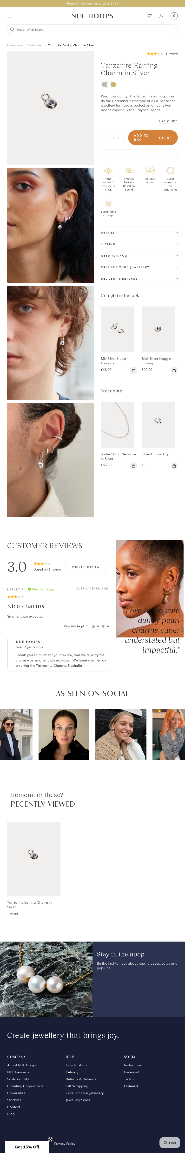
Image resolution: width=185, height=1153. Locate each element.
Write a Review (86, 566)
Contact (13, 1106)
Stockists (14, 1099)
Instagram (132, 1065)
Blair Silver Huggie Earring (156, 360)
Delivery (72, 1071)
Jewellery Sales (78, 1099)
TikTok (129, 1078)
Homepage (14, 45)
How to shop (76, 1065)
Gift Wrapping (77, 1085)
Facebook (132, 1071)
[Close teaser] (50, 1139)
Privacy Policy (64, 1143)
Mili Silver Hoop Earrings (113, 360)
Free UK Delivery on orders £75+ (92, 3)
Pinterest (131, 1085)
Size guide (168, 121)
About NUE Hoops (22, 1065)
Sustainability (18, 1078)
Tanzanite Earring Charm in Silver (71, 45)
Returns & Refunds (81, 1078)
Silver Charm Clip (155, 453)
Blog (11, 1113)
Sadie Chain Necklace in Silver (118, 456)
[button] (162, 53)
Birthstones (35, 45)
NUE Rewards (18, 1071)
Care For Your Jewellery (85, 1092)
